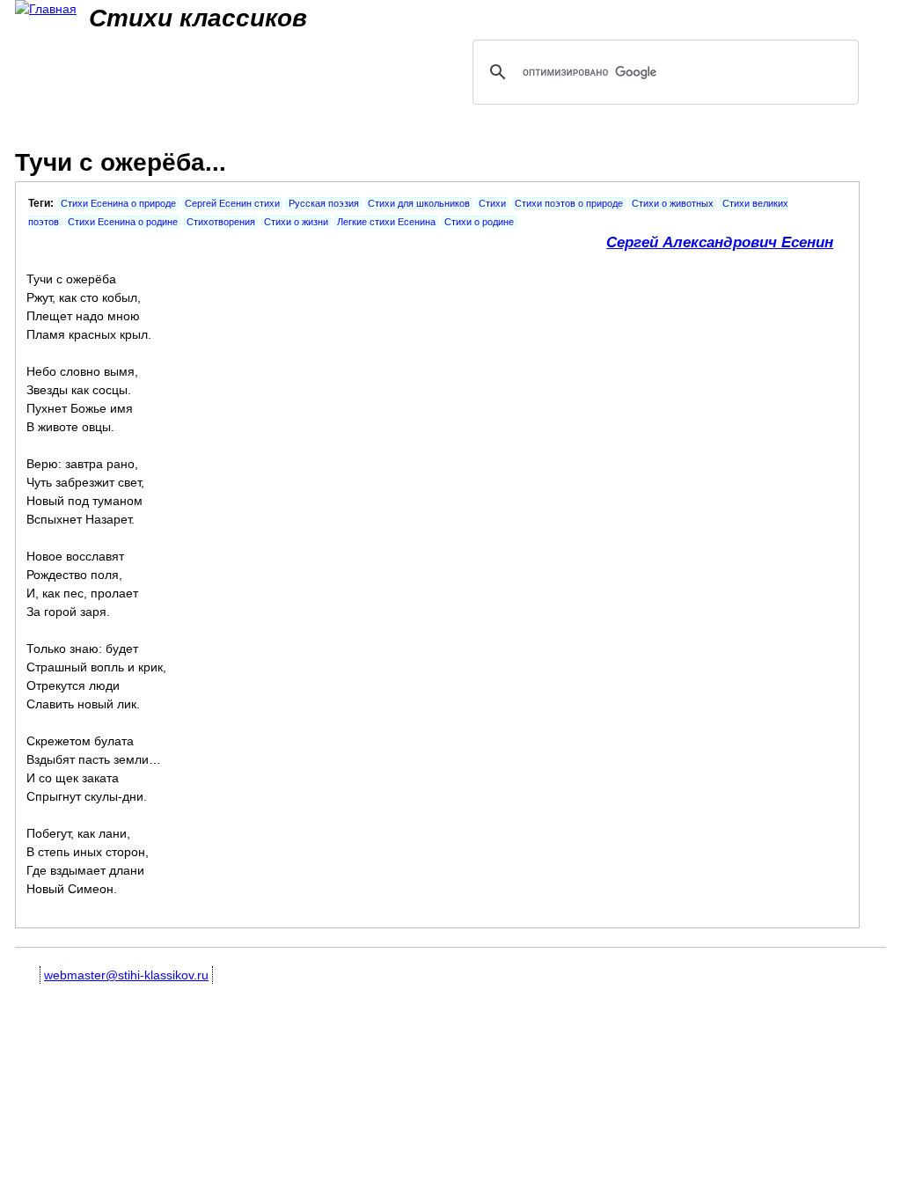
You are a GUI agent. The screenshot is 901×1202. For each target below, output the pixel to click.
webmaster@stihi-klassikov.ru (126, 975)
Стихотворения (221, 221)
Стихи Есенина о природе (118, 203)
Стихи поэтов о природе (569, 203)
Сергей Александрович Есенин (719, 242)
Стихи (492, 203)
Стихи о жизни (296, 221)
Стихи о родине (479, 221)
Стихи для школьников (419, 203)
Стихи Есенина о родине (123, 221)
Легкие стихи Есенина (386, 221)
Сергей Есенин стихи (232, 203)
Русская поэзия (324, 203)
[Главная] (46, 9)
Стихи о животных (673, 203)
